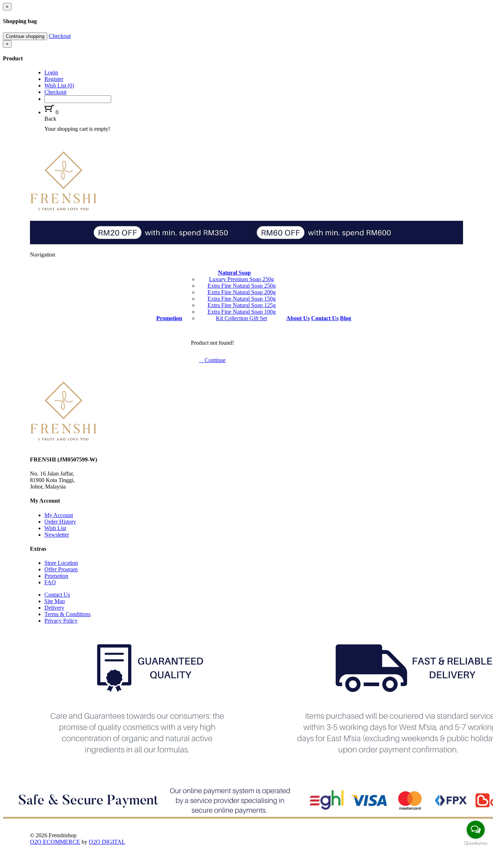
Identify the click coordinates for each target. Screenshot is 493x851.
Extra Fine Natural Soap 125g (242, 305)
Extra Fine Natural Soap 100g (242, 312)
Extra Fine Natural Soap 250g (242, 286)
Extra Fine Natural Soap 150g (242, 299)
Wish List (55, 528)
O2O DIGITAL (107, 842)
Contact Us (57, 595)
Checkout (60, 36)
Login (51, 72)
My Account (58, 515)
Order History (60, 522)
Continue (214, 360)
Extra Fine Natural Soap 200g (242, 292)
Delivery (54, 608)
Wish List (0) (59, 85)
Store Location (61, 563)
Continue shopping (25, 36)
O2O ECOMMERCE (55, 842)
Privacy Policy (61, 621)
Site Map (54, 601)
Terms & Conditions (67, 614)
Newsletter (56, 535)
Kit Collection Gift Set (241, 318)
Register (53, 79)
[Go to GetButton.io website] (475, 843)
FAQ (50, 582)
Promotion (56, 576)
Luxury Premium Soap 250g (241, 279)
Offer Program (61, 569)
